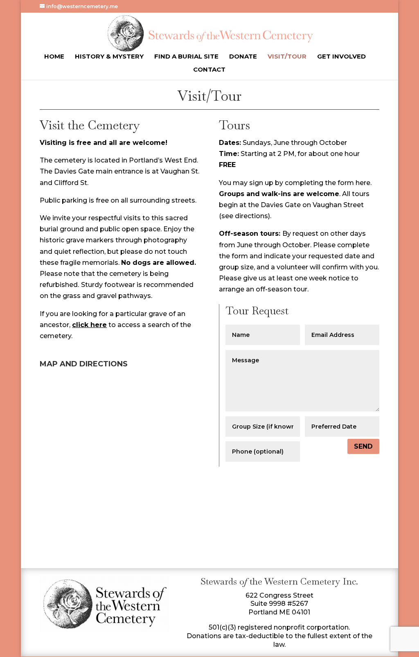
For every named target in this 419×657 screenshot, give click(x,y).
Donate (243, 57)
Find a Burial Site (186, 57)
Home (54, 57)
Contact (209, 70)
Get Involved (341, 57)
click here (89, 325)
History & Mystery (109, 57)
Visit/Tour (287, 57)
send (363, 446)
